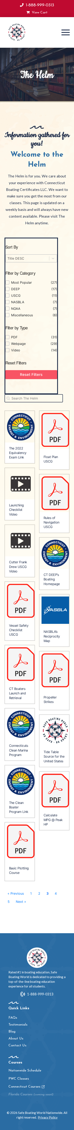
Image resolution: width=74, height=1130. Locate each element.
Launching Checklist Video (16, 509)
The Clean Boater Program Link (18, 807)
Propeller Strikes (50, 699)
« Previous (16, 893)
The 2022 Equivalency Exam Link (18, 452)
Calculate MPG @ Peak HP (53, 819)
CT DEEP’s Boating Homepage (52, 579)
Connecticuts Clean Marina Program (18, 750)
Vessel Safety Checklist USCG (19, 630)
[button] (65, 32)
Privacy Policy (48, 1117)
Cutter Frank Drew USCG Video (18, 566)
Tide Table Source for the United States (54, 756)
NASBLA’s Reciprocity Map (52, 636)
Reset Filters (31, 374)
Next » (21, 902)
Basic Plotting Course (19, 870)
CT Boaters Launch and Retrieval (17, 693)
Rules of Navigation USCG (51, 522)
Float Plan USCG (51, 459)
